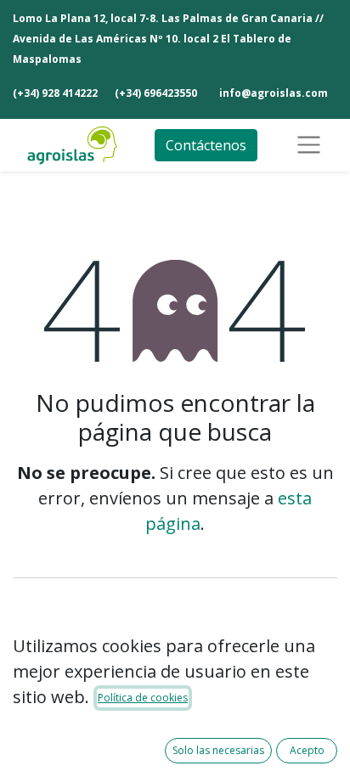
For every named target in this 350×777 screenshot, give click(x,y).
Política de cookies (143, 697)
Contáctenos (206, 145)
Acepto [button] (307, 750)
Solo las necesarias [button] (218, 750)
